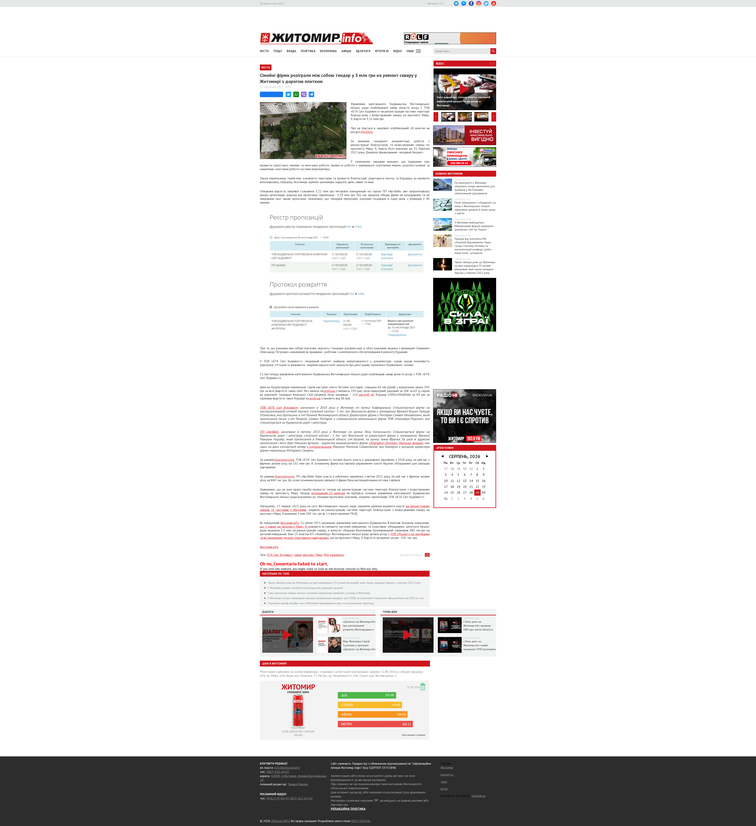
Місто (264, 51)
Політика (308, 51)
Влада (291, 51)
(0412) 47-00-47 (278, 798)
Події (278, 51)
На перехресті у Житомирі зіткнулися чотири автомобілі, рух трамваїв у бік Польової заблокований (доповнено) (475, 188)
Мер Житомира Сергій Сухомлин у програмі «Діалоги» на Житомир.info (359, 645)
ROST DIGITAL (361, 821)
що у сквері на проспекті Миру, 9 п (285, 526)
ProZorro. (366, 132)
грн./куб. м (365, 394)
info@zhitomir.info (287, 768)
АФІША (346, 51)
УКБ (326, 555)
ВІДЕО (397, 51)
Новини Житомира (449, 173)
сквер (298, 555)
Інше (410, 51)
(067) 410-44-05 (278, 772)
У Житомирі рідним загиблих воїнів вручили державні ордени (305, 588)
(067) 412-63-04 (301, 798)
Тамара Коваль (298, 784)
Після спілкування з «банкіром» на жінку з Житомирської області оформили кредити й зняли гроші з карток (475, 208)
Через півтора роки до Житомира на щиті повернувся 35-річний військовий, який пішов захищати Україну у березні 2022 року (344, 582)
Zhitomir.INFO (280, 821)
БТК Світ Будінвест (280, 555)
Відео (440, 63)
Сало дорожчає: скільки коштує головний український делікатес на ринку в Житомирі (319, 593)
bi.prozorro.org (284, 460)
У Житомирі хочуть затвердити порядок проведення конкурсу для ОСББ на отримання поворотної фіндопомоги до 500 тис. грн (346, 598)
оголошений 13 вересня (328, 493)
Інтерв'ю (382, 51)
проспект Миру (312, 555)
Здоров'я (363, 51)
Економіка (328, 51)
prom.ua (329, 391)
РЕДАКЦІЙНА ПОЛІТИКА (348, 809)
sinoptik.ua (478, 796)
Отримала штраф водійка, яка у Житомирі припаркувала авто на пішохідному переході (321, 603)
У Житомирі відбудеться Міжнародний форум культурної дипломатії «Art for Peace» (474, 226)
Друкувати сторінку (411, 555)
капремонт (337, 555)
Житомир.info (289, 523)
